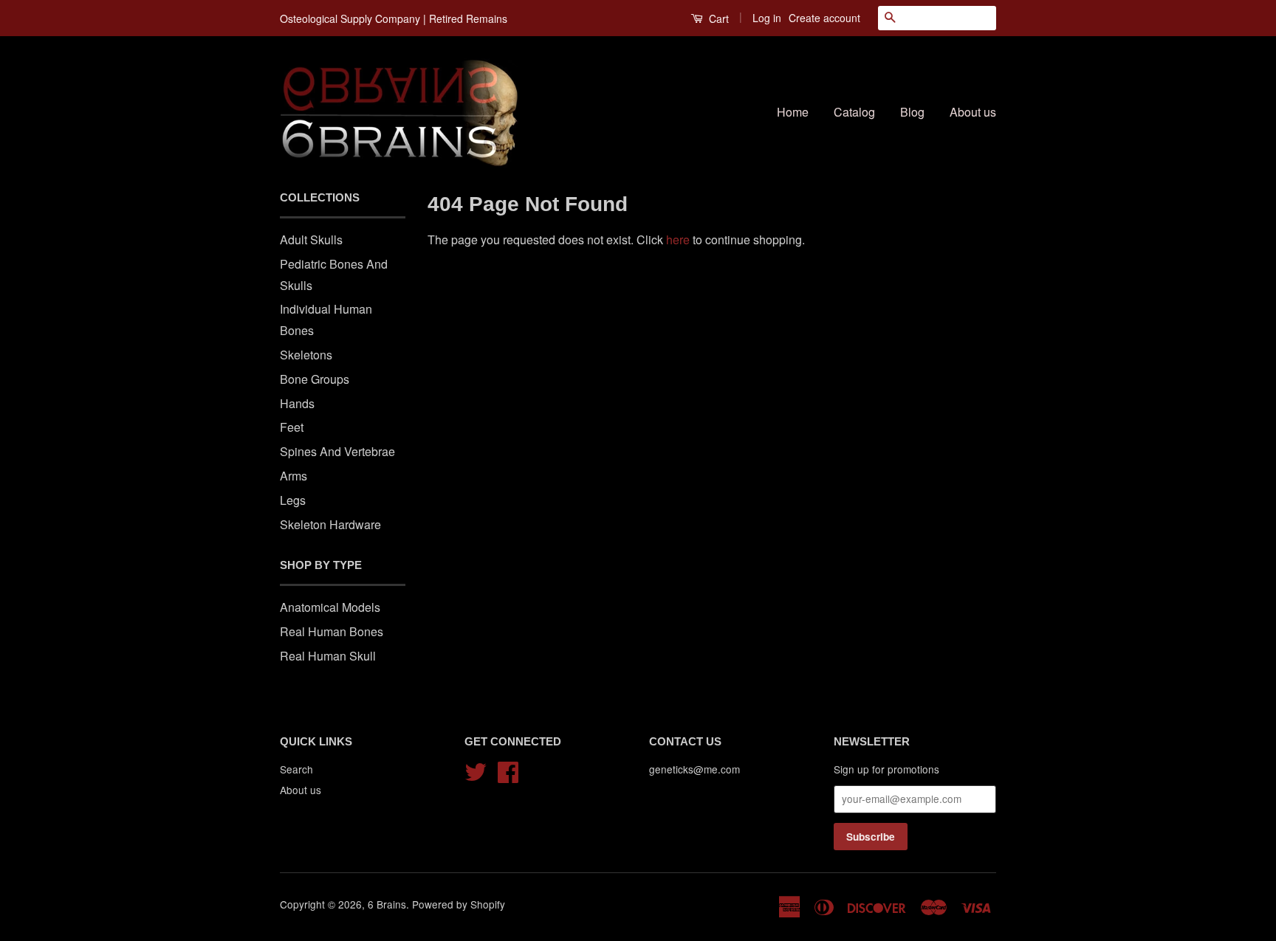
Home (793, 111)
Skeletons (306, 354)
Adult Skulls (311, 239)
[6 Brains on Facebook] (508, 769)
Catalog (854, 111)
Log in (766, 17)
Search (296, 769)
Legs (293, 500)
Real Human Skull (328, 655)
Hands (297, 403)
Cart (717, 18)
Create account (824, 17)
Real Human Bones (331, 631)
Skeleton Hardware (330, 524)
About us (973, 111)
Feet (291, 426)
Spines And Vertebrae (337, 451)
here (678, 239)
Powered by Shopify (458, 904)
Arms (293, 475)
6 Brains (387, 904)
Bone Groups (314, 378)
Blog (912, 111)
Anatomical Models (330, 607)
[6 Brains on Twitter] (475, 769)
